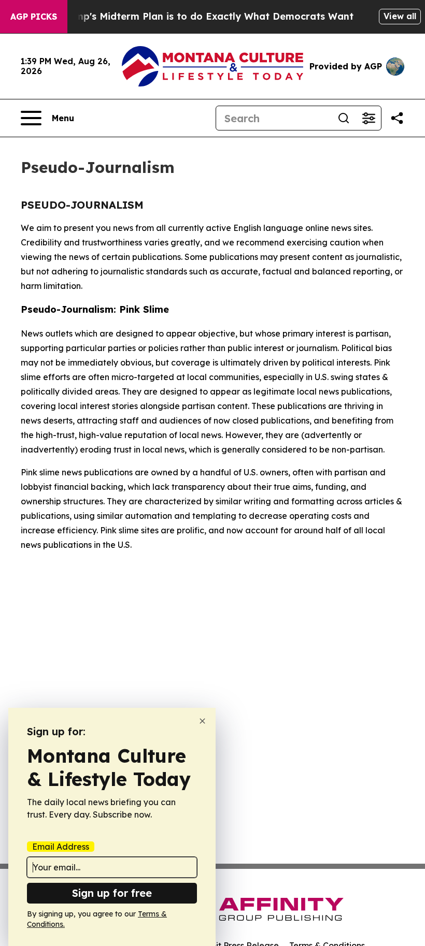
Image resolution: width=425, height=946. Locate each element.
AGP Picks (33, 16)
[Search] (343, 118)
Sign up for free (112, 892)
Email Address (60, 846)
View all (400, 16)
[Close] (202, 721)
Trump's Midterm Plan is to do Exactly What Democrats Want (206, 16)
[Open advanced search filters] (368, 118)
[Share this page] (397, 118)
